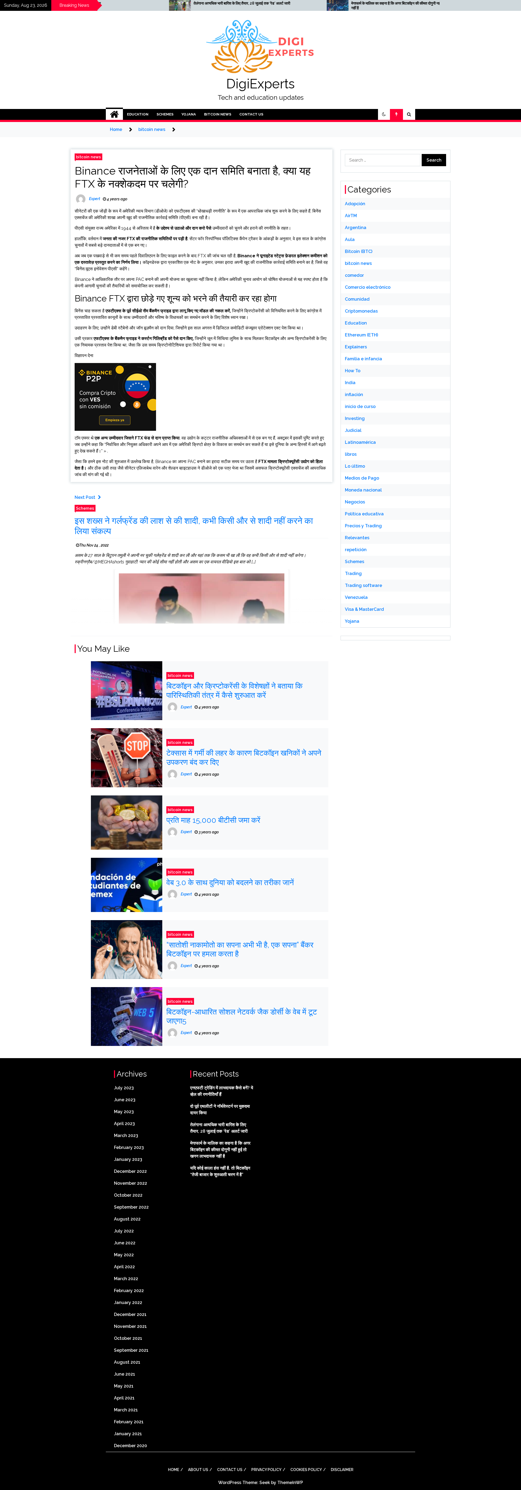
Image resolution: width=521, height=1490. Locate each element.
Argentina (355, 227)
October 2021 (128, 1338)
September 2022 (131, 1207)
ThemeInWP (290, 1482)
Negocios (355, 502)
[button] (384, 114)
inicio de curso (360, 406)
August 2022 (127, 1219)
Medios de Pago (362, 478)
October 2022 (128, 1195)
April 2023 (124, 1123)
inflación (354, 394)
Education (137, 114)
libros (351, 454)
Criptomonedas (361, 311)
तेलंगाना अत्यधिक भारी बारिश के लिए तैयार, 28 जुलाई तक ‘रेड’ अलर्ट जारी (139, 3)
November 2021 (130, 1326)
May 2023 (124, 1111)
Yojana (189, 114)
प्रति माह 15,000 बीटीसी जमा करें (213, 820)
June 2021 (124, 1374)
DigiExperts (260, 83)
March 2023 (126, 1135)
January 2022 (128, 1302)
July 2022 (124, 1231)
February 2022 (129, 1290)
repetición (356, 549)
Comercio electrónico (367, 287)
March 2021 (126, 1409)
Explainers (356, 346)
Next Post (85, 497)
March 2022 (126, 1278)
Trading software (363, 585)
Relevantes (357, 537)
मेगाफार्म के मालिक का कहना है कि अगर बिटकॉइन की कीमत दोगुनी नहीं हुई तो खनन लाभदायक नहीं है (309, 5)
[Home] (114, 114)
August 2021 (127, 1362)
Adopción (355, 203)
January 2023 (128, 1159)
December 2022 (130, 1171)
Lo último (355, 466)
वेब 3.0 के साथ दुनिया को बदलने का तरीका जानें (230, 882)
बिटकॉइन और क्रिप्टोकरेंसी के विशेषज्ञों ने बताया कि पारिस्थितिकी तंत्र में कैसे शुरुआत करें (234, 691)
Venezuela (356, 597)
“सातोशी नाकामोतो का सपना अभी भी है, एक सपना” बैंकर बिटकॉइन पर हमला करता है (239, 949)
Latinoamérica (360, 442)
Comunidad (357, 299)
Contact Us (251, 114)
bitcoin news (217, 114)
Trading (353, 573)
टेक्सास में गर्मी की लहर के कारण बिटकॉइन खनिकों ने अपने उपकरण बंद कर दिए (243, 758)
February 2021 (129, 1421)
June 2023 (124, 1099)
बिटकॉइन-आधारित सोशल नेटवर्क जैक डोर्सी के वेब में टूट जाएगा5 (241, 1016)
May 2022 (124, 1254)
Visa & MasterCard (364, 609)
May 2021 (124, 1386)
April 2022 (124, 1266)
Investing (355, 418)
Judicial (353, 430)
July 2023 (124, 1087)
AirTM (351, 215)
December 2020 (130, 1445)
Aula (350, 239)
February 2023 (129, 1147)
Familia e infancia (363, 358)
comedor (354, 275)
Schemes (165, 114)
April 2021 (124, 1398)
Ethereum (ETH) (361, 335)
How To (352, 370)
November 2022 (130, 1183)
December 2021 (130, 1314)
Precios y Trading (363, 525)
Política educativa (364, 513)
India (350, 382)
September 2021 (131, 1350)
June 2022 (124, 1242)
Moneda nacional (363, 490)
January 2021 (128, 1433)
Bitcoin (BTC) (358, 251)
